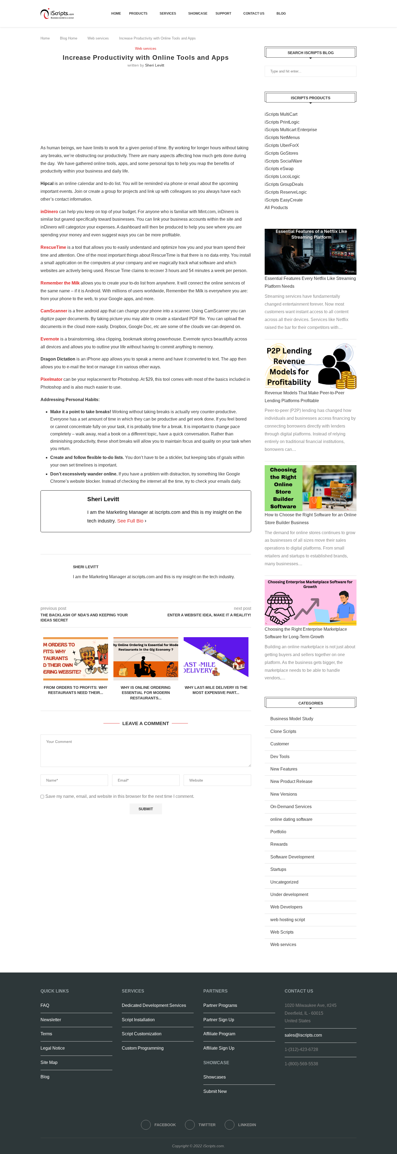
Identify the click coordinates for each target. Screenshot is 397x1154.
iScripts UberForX (282, 145)
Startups (278, 869)
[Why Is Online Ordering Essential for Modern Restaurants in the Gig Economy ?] (145, 658)
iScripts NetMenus (282, 137)
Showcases (214, 1077)
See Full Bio (130, 521)
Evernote (50, 339)
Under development (289, 894)
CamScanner (54, 311)
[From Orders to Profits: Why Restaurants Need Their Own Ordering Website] (75, 658)
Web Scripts (282, 932)
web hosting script (287, 919)
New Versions (283, 794)
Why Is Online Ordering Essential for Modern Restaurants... (146, 692)
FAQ (45, 1005)
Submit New (215, 1091)
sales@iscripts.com (303, 1035)
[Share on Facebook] (161, 547)
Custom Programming (143, 1048)
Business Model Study (291, 718)
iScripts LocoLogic (282, 176)
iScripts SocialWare (283, 161)
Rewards (279, 844)
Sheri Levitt (154, 65)
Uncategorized (284, 882)
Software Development (292, 857)
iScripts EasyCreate (284, 200)
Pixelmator (51, 379)
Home (116, 13)
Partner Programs (220, 1005)
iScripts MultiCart (281, 114)
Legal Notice (53, 1048)
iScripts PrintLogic (282, 122)
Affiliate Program (219, 1033)
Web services (98, 38)
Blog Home (68, 38)
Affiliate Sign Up (218, 1048)
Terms (46, 1033)
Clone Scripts (283, 731)
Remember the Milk (60, 283)
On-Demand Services (291, 806)
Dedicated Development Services (154, 1005)
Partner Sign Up (218, 1019)
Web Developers (286, 907)
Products (138, 13)
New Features (283, 769)
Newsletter (51, 1019)
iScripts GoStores (281, 153)
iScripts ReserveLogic (286, 192)
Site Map (49, 1062)
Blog (281, 13)
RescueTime (53, 247)
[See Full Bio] (145, 521)
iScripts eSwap (279, 168)
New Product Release (291, 781)
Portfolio (278, 831)
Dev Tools (280, 756)
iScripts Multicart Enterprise (291, 129)
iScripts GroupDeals (284, 184)
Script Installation (138, 1019)
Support (223, 13)
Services (168, 13)
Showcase (197, 13)
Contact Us (253, 13)
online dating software (291, 819)
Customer (279, 744)
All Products (276, 207)
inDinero (49, 211)
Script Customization (142, 1033)
